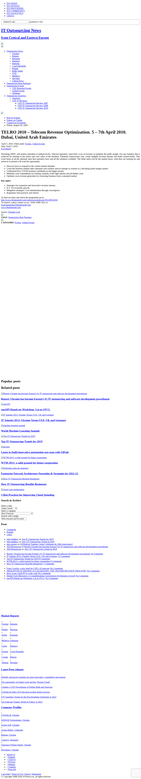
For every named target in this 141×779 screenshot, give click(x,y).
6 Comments (56, 561)
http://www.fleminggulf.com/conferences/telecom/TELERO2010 (29, 200)
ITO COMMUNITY (16, 11)
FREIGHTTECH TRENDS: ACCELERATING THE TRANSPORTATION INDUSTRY (46, 571)
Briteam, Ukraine (8, 735)
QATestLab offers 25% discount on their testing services (25, 692)
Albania (5, 662)
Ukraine (15, 53)
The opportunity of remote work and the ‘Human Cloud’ (25, 682)
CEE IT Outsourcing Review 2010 (33, 108)
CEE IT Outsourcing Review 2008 (33, 105)
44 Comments (97, 554)
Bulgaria (16, 63)
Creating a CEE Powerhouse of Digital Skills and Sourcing (26, 687)
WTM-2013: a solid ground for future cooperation (29, 462)
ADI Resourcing (14, 546)
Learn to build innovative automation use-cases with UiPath (35, 452)
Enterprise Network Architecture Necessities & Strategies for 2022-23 (39, 473)
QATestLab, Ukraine (10, 715)
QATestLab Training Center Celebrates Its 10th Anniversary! (46, 544)
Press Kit (12, 769)
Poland (15, 68)
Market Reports (10, 615)
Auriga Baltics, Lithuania (12, 730)
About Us (11, 754)
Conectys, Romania (9, 740)
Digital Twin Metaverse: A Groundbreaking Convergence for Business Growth (41, 576)
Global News (18, 81)
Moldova (16, 76)
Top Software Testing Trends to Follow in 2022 (21, 702)
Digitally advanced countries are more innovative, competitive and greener (33, 677)
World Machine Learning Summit (20, 430)
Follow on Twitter (14, 120)
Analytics (16, 98)
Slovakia (16, 78)
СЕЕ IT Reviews (19, 101)
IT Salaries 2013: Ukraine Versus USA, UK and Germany (33, 420)
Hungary (16, 61)
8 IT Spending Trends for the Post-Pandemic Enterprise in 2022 (28, 697)
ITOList (11, 762)
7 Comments (48, 564)
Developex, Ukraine (10, 750)
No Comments (56, 568)
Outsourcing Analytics (16, 96)
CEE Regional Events (21, 88)
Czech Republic (19, 66)
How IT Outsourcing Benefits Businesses (23, 484)
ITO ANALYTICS (15, 13)
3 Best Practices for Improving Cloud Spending (27, 494)
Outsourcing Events (15, 86)
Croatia (5, 657)
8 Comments (44, 559)
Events (28, 144)
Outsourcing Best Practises (20, 217)
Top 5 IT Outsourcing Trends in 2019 (38, 542)
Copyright (5, 774)
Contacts (12, 767)
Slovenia (13, 629)
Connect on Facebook (16, 123)
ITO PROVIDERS (15, 8)
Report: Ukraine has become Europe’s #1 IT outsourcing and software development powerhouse (55, 398)
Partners (11, 757)
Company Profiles (11, 707)
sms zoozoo (12, 544)
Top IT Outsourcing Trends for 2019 (21, 441)
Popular (10, 532)
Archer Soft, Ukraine (10, 725)
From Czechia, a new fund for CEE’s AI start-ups (28, 568)
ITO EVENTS (13, 6)
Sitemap (11, 764)
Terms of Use (17, 774)
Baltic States (17, 71)
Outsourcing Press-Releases (19, 83)
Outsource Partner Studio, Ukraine (16, 745)
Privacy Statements (33, 774)
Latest (9, 534)
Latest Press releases (12, 669)
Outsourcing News (15, 51)
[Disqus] (70, 265)
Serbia (4, 635)
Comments (11, 529)
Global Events (18, 91)
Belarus (15, 56)
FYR (14, 73)
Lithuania (14, 640)
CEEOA (10, 16)
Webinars (16, 93)
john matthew (12, 539)
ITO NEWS (12, 3)
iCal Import (6, 149)
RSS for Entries (13, 118)
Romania (16, 58)
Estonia (5, 651)
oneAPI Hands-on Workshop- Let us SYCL (25, 409)
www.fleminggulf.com (11, 207)
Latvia (4, 646)
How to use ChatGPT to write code (22, 573)
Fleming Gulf (14, 212)
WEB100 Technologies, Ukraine (15, 720)
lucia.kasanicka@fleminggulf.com (16, 205)
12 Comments (64, 556)
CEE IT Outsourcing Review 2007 (33, 103)
